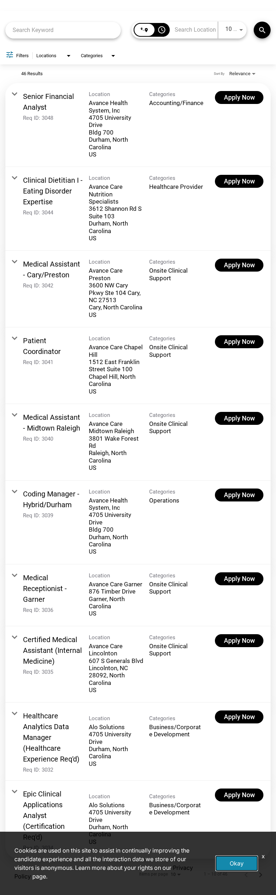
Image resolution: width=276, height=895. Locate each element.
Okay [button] (237, 863)
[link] (138, 125)
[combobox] (63, 30)
